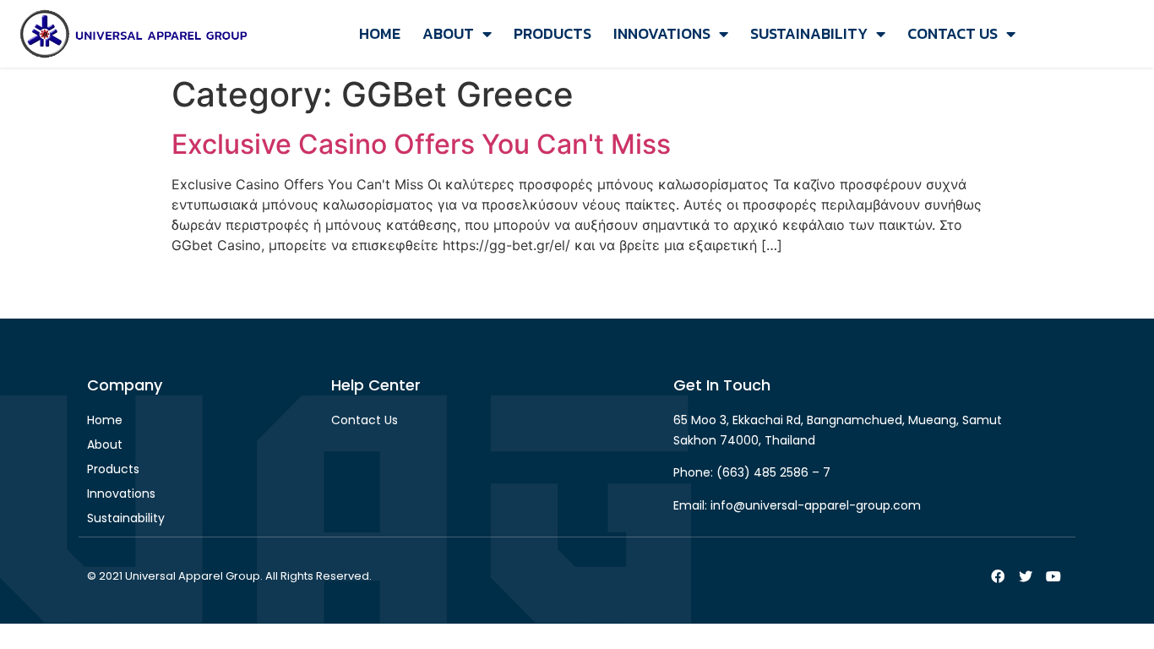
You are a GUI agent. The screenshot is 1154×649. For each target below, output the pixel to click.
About (448, 33)
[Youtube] (1053, 576)
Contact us (952, 33)
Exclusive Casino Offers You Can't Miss (421, 144)
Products (552, 33)
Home (379, 33)
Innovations (661, 33)
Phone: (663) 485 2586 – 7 (751, 472)
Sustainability (809, 33)
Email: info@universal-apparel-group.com (797, 505)
